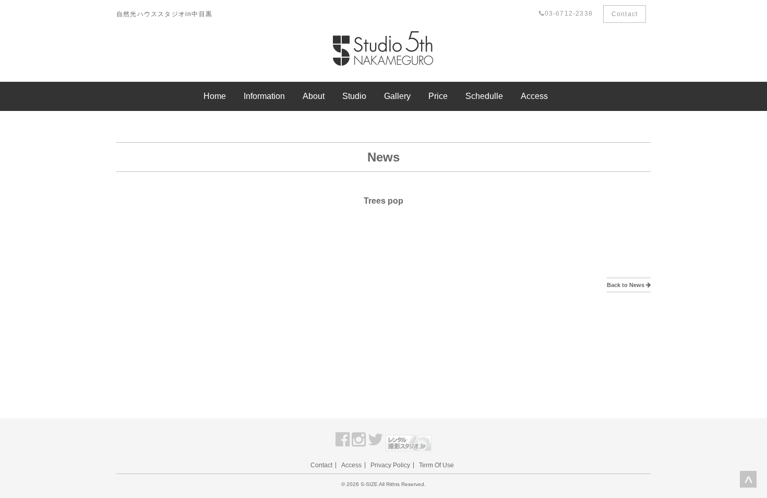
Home (214, 96)
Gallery (397, 96)
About (314, 96)
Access (534, 96)
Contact (625, 14)
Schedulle (484, 96)
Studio (354, 96)
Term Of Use (436, 465)
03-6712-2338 (569, 13)
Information (264, 96)
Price (438, 96)
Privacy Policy (390, 465)
